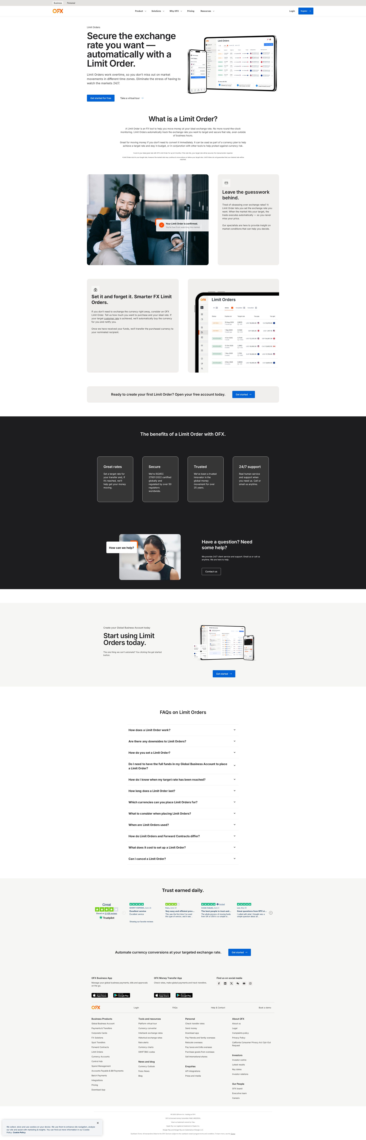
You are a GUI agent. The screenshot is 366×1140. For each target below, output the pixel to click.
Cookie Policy (19, 1132)
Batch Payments (99, 1075)
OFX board (237, 1088)
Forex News (143, 1071)
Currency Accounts (101, 1056)
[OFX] (58, 11)
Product (139, 11)
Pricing (190, 11)
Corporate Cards (99, 1033)
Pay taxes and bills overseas (198, 1047)
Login (136, 1007)
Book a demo (265, 1007)
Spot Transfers (98, 1042)
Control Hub (97, 1061)
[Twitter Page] (231, 983)
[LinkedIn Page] (225, 983)
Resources (206, 11)
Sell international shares (196, 1056)
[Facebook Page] (219, 983)
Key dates (236, 1069)
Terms (233, 1134)
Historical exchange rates (150, 1037)
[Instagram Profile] (250, 983)
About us (236, 1023)
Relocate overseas (193, 1042)
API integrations (192, 1071)
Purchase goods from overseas (199, 1052)
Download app (192, 1033)
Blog (140, 1076)
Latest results (238, 1064)
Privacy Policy (238, 1037)
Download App (98, 1089)
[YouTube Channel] (244, 983)
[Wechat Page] (237, 983)
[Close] (98, 1123)
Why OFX (174, 11)
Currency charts (145, 1047)
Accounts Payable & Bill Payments (107, 1071)
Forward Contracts (100, 1047)
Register (304, 11)
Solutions (156, 11)
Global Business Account (103, 1023)
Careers (235, 1098)
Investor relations (240, 1074)
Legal (234, 1028)
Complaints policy (240, 1033)
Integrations (97, 1080)
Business (58, 3)
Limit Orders (97, 1052)
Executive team (239, 1093)
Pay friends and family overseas (200, 1037)
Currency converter (147, 1028)
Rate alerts (143, 1042)
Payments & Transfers (102, 1028)
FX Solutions (97, 1037)
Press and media (193, 1076)
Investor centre (239, 1060)
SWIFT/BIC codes (146, 1052)
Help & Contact (218, 1007)
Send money (191, 1028)
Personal (71, 3)
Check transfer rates (194, 1023)
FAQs (174, 1007)
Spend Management (101, 1066)
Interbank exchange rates (150, 1033)
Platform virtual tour (147, 1023)
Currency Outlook (146, 1066)
